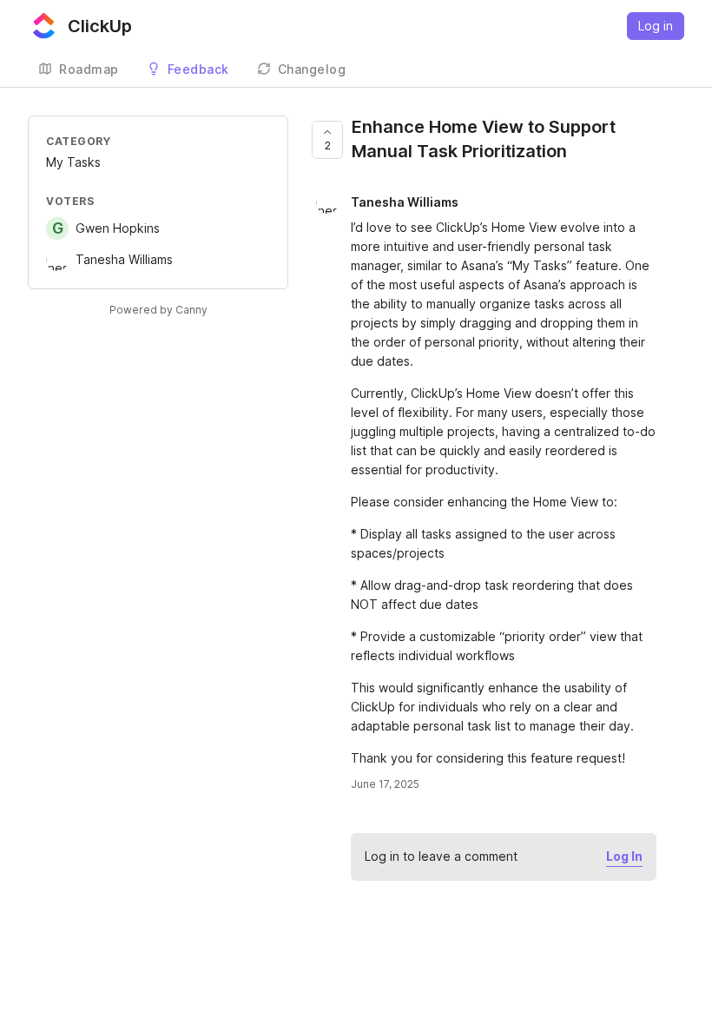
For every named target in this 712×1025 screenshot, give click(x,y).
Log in (655, 25)
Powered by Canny (158, 309)
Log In (624, 856)
